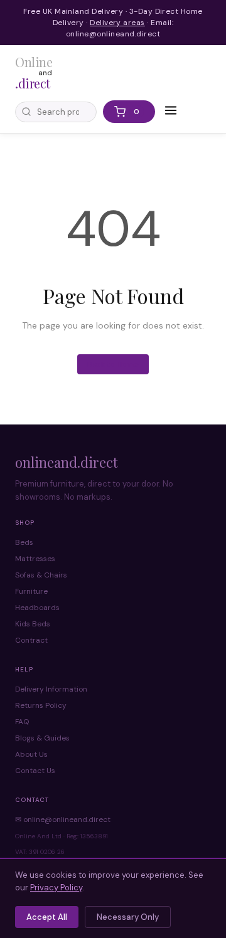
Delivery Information (51, 689)
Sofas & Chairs (41, 575)
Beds (24, 542)
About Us (31, 754)
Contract (31, 640)
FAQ (22, 722)
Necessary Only (128, 917)
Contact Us (35, 771)
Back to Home (113, 364)
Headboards (37, 608)
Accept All (46, 917)
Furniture (31, 591)
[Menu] (170, 111)
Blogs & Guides (42, 738)
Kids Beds (32, 624)
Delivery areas (117, 23)
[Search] (26, 112)
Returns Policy (41, 705)
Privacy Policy (56, 887)
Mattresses (35, 559)
